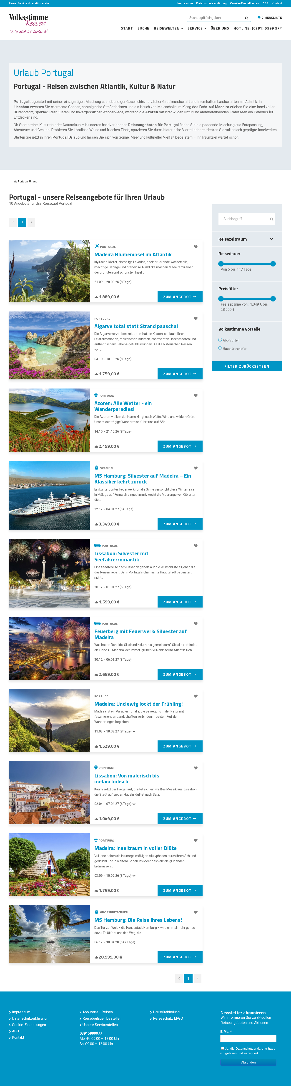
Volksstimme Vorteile (239, 328)
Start (127, 28)
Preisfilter (228, 288)
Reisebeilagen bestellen (102, 1018)
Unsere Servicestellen (100, 1025)
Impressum (185, 3)
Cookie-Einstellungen (244, 3)
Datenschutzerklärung (211, 3)
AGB (265, 3)
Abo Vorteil (231, 340)
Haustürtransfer (235, 349)
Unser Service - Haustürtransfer (29, 3)
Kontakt (277, 3)
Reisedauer (229, 253)
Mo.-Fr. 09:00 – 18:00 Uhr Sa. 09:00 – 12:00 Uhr (99, 1038)
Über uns (220, 28)
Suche (143, 28)
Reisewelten (167, 28)
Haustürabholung (166, 1012)
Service (196, 28)
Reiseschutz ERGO (168, 1018)
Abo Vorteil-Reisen (98, 1012)
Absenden (248, 1062)
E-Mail (225, 1032)
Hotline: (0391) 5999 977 (258, 28)
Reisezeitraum (232, 238)
